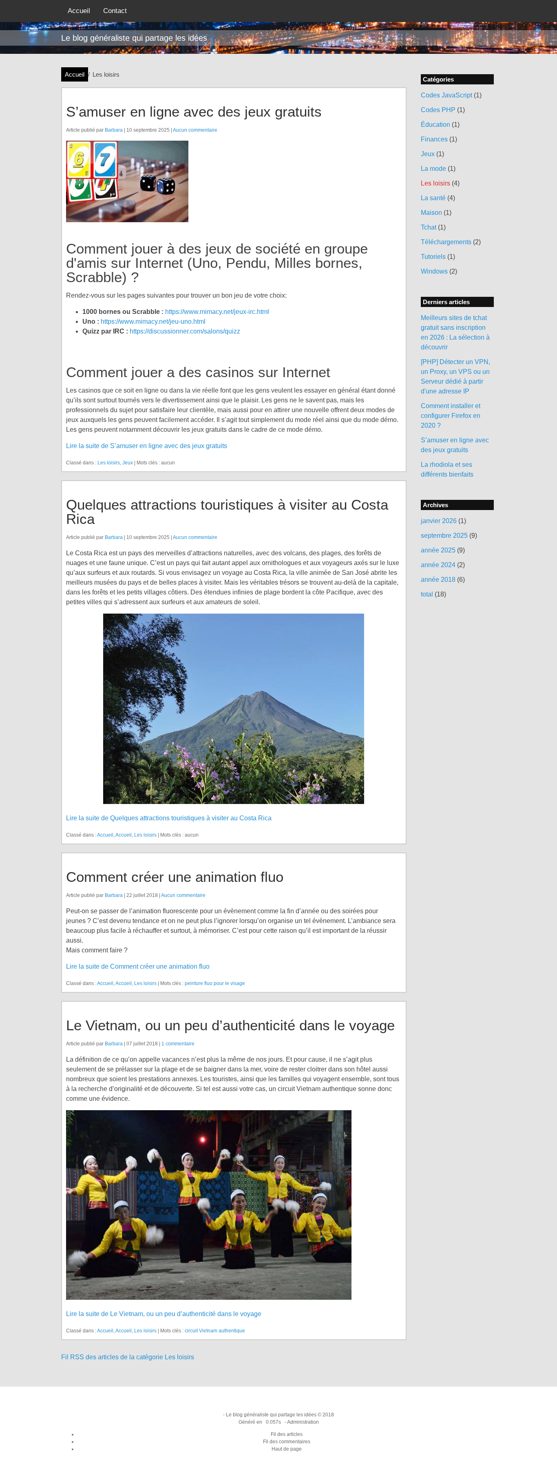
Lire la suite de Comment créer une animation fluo (138, 966)
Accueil (79, 11)
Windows (434, 271)
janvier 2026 (439, 520)
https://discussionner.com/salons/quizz (185, 331)
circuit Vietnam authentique (215, 1330)
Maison (431, 212)
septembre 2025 (444, 535)
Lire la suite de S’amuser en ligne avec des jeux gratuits (146, 445)
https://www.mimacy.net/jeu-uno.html (153, 321)
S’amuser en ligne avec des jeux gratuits (194, 111)
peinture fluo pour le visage (215, 983)
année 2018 (438, 579)
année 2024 (438, 564)
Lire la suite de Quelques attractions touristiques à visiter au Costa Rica (169, 818)
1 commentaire (178, 1043)
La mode (433, 168)
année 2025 (438, 550)
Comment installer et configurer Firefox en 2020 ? (450, 415)
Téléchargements (446, 242)
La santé (433, 197)
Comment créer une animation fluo (174, 877)
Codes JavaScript (446, 95)
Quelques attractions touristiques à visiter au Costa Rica (227, 512)
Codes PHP (438, 109)
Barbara (114, 130)
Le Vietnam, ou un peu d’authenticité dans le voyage (230, 1025)
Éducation (435, 124)
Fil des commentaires (286, 1441)
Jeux (127, 462)
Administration (303, 1422)
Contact (115, 11)
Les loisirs (108, 462)
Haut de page (287, 1449)
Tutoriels (433, 256)
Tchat (428, 227)
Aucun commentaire (195, 130)
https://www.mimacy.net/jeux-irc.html (217, 311)
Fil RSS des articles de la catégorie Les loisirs (127, 1357)
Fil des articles (287, 1434)
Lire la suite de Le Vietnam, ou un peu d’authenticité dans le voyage (163, 1313)
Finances (434, 139)
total (428, 594)
